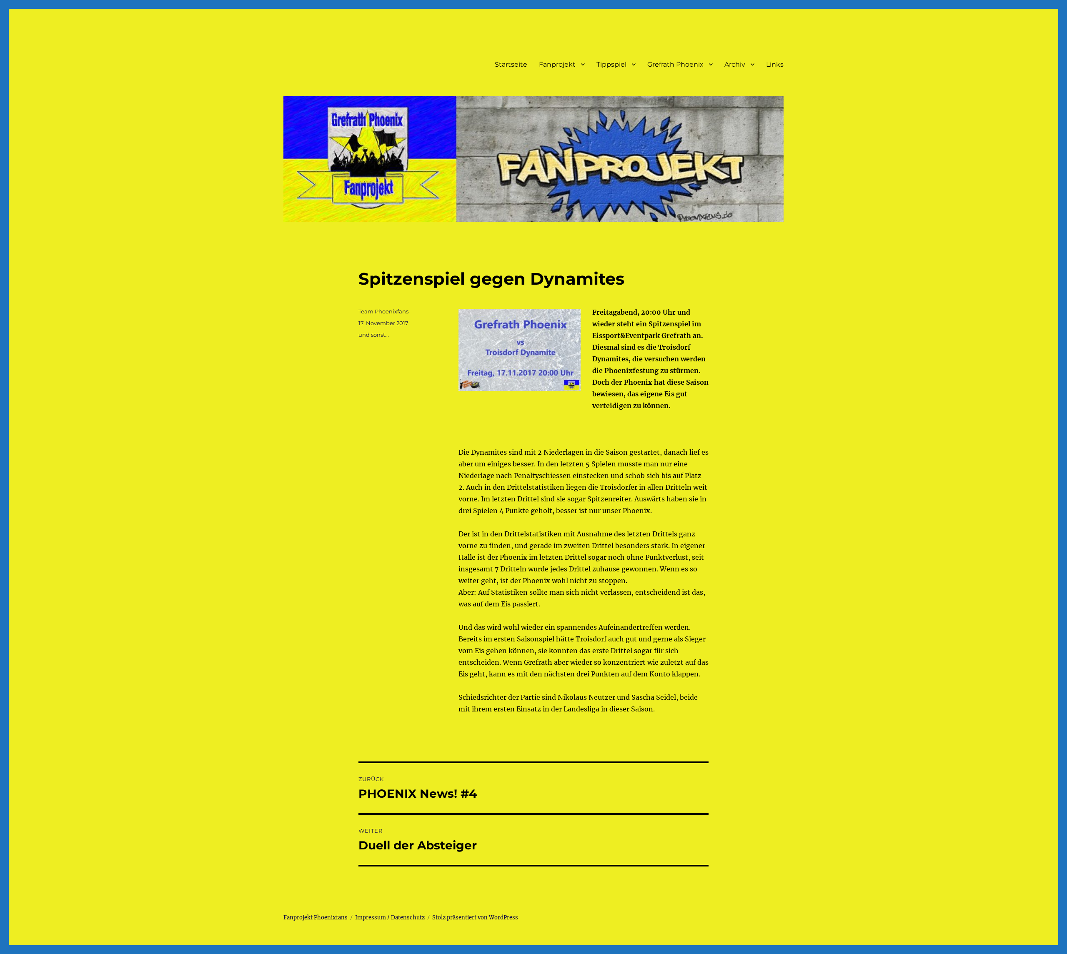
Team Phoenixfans (383, 311)
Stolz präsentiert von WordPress (475, 917)
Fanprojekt (557, 64)
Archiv (734, 64)
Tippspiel (611, 64)
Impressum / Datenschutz (390, 917)
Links (775, 64)
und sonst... (373, 334)
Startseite (511, 64)
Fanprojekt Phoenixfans (315, 917)
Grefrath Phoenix (675, 64)
